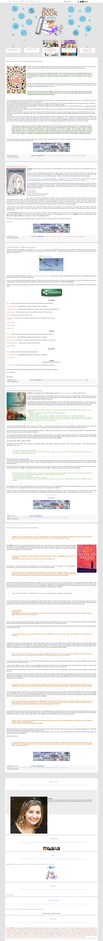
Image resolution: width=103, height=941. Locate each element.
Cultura (9, 935)
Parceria (22, 1)
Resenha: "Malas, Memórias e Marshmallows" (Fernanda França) (50, 50)
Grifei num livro (10, 318)
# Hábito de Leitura (48, 380)
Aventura (92, 931)
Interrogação (58, 935)
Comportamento (19, 932)
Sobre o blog (16, 1)
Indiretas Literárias (11, 325)
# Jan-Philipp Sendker (60, 155)
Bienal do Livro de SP (39, 249)
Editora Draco (28, 935)
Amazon (43, 932)
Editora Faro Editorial (71, 936)
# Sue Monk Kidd (63, 767)
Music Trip (51, 936)
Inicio (10, 1)
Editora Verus (77, 935)
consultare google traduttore (66, 393)
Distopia (50, 932)
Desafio (21, 935)
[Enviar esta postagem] (84, 155)
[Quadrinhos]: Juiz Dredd (31, 49)
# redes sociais (82, 380)
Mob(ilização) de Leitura (12, 343)
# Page (76, 380)
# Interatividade (57, 380)
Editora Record (16, 934)
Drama (50, 929)
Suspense (58, 929)
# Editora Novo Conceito (56, 236)
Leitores (8, 315)
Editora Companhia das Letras (86, 928)
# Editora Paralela (49, 155)
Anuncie (27, 1)
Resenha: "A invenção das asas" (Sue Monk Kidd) (22, 528)
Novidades (30, 929)
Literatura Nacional (45, 928)
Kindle (15, 935)
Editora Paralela (32, 931)
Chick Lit (74, 932)
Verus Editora (82, 936)
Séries (59, 931)
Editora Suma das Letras (70, 929)
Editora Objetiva (50, 934)
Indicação (56, 928)
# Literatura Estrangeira (72, 155)
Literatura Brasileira (91, 929)
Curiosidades (9, 932)
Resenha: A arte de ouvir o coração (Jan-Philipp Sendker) (25, 61)
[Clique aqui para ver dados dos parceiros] (51, 913)
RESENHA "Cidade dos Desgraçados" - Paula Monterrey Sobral (87, 50)
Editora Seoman (38, 935)
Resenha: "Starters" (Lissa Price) (17, 166)
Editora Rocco (84, 931)
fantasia (82, 929)
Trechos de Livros (11, 357)
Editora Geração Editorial (90, 934)
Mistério (80, 932)
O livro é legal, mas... (11, 322)
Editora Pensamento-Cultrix (63, 934)
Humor (53, 931)
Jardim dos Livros (60, 936)
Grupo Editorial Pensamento (40, 936)
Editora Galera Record (19, 929)
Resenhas (32, 1)
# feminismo (29, 767)
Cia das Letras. (26, 934)
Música (80, 934)
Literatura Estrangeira (21, 928)
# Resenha (80, 155)
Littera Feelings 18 (36, 275)
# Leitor (63, 380)
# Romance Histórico (53, 517)
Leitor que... (9, 319)
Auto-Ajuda (66, 931)
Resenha (8, 928)
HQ (32, 934)
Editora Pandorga (48, 935)
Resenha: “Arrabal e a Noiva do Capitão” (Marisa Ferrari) (24, 391)
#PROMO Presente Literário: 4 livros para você (13, 50)
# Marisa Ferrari (38, 517)
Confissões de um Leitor (12, 309)
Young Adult (36, 932)
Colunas (38, 1)
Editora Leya (74, 931)
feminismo (28, 936)
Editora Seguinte (41, 929)
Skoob (8, 303)
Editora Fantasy (19, 936)
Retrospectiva (67, 935)
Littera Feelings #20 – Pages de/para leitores (21, 247)
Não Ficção (28, 932)
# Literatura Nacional (28, 517)
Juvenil (74, 934)
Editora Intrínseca (65, 932)
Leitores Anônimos (11, 312)
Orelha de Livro (10, 328)
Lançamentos (22, 931)
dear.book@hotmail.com (37, 909)
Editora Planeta (12, 931)
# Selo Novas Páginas (64, 517)
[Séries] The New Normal (69, 49)
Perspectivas (88, 932)
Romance (33, 928)
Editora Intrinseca (44, 931)
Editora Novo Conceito (68, 928)
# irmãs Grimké (36, 767)
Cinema (8, 929)
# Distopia (47, 236)
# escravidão (23, 767)
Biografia (56, 932)
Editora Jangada (39, 934)
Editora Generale (87, 935)
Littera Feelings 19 (45, 275)
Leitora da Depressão (11, 306)
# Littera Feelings (70, 380)
